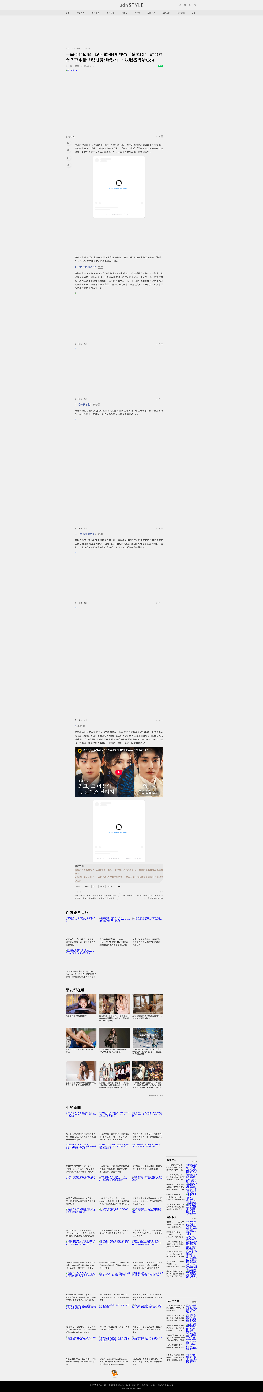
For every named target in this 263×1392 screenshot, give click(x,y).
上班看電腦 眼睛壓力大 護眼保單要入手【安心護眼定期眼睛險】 (81, 1084)
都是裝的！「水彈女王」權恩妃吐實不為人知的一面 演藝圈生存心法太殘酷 (80, 942)
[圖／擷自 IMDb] (119, 316)
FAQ (100, 1385)
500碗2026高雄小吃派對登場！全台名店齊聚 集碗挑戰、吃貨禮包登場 (147, 1361)
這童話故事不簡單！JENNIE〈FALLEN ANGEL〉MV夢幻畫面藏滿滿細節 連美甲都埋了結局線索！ (113, 943)
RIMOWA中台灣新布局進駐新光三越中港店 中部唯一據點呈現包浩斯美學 (175, 1358)
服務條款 (121, 1385)
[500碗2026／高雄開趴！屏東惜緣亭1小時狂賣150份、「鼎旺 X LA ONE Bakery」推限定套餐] (114, 1122)
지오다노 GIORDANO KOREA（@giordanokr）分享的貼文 (118, 858)
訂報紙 (153, 1385)
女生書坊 (181, 13)
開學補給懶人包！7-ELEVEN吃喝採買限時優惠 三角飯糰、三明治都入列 (148, 1297)
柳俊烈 (87, 887)
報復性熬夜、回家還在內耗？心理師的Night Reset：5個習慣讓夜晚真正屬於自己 (148, 1201)
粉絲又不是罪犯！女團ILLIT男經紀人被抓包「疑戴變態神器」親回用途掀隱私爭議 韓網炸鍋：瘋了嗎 (114, 1085)
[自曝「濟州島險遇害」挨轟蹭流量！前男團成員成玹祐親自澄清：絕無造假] (147, 927)
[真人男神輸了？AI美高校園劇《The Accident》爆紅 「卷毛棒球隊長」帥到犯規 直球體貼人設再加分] (81, 1218)
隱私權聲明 (136, 1385)
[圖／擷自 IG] (114, 101)
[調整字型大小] (68, 165)
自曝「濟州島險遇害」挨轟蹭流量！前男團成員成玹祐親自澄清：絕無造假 (147, 942)
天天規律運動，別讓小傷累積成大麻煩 (80, 1050)
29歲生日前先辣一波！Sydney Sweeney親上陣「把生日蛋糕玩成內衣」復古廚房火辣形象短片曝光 (81, 974)
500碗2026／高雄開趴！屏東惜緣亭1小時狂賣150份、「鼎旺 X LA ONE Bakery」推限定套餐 (114, 1137)
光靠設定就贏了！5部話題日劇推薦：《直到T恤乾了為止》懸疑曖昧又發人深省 (147, 1233)
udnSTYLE (69, 48)
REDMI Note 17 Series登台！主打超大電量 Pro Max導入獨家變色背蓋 (114, 1297)
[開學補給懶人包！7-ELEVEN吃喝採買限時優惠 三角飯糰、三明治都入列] (147, 1282)
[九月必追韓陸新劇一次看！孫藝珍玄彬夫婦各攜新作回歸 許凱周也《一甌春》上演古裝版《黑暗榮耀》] (81, 1250)
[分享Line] (68, 150)
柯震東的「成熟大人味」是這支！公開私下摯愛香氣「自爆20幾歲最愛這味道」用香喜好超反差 (81, 1329)
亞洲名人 (87, 48)
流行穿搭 (95, 13)
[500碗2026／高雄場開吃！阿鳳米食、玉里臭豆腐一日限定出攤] (147, 1154)
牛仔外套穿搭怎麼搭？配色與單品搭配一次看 (175, 1346)
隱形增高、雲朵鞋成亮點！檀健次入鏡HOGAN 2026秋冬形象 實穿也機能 (148, 1329)
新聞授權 (112, 1385)
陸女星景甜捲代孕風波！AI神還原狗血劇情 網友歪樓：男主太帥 (114, 1231)
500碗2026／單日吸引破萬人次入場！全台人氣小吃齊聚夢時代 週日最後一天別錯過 (81, 1137)
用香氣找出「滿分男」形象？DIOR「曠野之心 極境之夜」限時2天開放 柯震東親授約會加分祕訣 (81, 1297)
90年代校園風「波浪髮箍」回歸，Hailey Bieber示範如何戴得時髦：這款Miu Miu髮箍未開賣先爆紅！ (147, 1266)
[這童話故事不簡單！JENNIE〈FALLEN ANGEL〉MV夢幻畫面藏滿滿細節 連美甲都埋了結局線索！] (114, 927)
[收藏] (68, 157)
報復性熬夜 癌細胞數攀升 (77, 1016)
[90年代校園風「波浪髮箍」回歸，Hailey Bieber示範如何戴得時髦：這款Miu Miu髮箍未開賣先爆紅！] (147, 1250)
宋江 (94, 887)
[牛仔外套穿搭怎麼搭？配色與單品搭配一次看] (191, 1347)
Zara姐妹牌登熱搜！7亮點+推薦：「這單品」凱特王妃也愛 (114, 1050)
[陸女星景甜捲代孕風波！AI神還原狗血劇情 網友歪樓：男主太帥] (114, 1218)
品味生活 (151, 13)
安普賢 (110, 887)
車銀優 (102, 887)
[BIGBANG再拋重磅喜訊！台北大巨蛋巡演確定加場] (114, 1314)
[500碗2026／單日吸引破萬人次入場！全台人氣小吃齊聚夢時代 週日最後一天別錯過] (81, 1122)
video (194, 13)
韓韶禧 (78, 887)
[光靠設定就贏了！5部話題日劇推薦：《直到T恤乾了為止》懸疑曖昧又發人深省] (147, 1218)
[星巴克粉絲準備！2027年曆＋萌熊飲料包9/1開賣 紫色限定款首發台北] (81, 1346)
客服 (105, 1385)
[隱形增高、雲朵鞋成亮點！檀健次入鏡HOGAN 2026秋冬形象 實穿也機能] (147, 1314)
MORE (194, 1161)
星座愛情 (166, 13)
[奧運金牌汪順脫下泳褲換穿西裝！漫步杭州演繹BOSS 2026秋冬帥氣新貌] (191, 1327)
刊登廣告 (93, 1385)
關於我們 (161, 1385)
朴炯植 (119, 887)
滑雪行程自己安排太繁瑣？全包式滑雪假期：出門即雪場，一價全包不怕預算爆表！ (147, 1051)
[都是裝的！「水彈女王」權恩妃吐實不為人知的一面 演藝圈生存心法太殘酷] (81, 927)
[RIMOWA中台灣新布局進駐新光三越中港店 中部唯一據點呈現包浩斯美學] (191, 1357)
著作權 (128, 1385)
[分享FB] (68, 142)
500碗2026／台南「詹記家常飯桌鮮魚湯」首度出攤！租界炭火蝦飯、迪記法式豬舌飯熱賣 (114, 1169)
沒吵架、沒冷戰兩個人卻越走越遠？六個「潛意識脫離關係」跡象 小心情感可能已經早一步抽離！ (114, 1361)
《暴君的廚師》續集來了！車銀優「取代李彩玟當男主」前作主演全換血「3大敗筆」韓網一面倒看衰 (147, 1085)
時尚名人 (81, 13)
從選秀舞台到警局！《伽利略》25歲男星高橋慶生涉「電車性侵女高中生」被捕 (114, 1265)
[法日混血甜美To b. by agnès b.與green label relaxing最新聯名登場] (191, 1337)
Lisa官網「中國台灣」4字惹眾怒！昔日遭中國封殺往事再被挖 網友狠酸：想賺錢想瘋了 (114, 1018)
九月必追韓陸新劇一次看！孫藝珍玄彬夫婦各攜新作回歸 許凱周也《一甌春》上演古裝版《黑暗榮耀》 (80, 1266)
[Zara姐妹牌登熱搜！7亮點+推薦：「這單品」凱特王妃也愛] (191, 1308)
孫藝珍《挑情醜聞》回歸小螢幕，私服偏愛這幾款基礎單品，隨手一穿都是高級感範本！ (175, 1319)
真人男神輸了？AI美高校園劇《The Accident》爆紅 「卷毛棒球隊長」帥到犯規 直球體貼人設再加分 (81, 1234)
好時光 (124, 13)
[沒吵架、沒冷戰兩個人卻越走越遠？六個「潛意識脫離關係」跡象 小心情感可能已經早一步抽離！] (114, 1346)
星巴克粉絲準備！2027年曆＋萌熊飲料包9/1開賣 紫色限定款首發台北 (81, 1361)
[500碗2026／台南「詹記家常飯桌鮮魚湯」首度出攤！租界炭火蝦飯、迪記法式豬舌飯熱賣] (114, 1154)
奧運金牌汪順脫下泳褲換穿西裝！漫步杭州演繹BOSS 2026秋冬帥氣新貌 (175, 1329)
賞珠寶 (137, 13)
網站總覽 (170, 1385)
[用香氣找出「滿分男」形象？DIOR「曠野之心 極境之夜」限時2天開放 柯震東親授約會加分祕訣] (81, 1282)
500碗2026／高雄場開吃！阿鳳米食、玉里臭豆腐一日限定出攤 (147, 1167)
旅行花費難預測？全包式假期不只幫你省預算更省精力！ (147, 1017)
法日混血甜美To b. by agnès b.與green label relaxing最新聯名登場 (175, 1337)
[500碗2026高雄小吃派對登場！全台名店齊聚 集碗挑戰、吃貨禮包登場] (147, 1346)
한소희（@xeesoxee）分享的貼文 (119, 214)
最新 (68, 13)
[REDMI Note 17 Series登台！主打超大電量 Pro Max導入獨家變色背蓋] (114, 1282)
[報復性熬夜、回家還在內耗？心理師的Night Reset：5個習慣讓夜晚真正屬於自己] (147, 1186)
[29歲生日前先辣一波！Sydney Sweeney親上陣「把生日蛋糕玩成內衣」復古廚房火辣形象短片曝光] (81, 959)
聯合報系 (145, 1385)
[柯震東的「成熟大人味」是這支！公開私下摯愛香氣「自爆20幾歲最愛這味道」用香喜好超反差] (81, 1314)
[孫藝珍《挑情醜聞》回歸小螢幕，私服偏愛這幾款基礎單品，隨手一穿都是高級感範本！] (191, 1318)
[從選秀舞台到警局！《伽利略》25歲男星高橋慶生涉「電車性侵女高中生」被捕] (114, 1250)
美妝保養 (110, 13)
